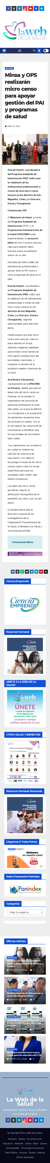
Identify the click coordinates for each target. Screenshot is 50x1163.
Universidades (12, 1148)
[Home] (4, 51)
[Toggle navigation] (20, 51)
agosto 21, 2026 (19, 1029)
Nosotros (12, 1139)
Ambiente (19, 1143)
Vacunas (9, 68)
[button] (34, 50)
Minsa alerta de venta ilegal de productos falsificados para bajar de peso (24, 1023)
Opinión (32, 1152)
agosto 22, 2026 (19, 1000)
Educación (12, 1049)
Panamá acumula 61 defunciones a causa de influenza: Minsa (25, 994)
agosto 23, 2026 (19, 970)
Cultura (28, 1143)
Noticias (41, 1152)
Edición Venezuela (25, 1157)
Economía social (34, 1139)
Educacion (8, 1143)
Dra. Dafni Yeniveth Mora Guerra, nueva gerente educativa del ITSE (24, 1054)
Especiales (12, 957)
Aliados (21, 1139)
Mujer (35, 1143)
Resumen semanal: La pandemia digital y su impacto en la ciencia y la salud (24, 963)
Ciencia (43, 1143)
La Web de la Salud (25, 1101)
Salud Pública (14, 990)
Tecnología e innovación (32, 1148)
